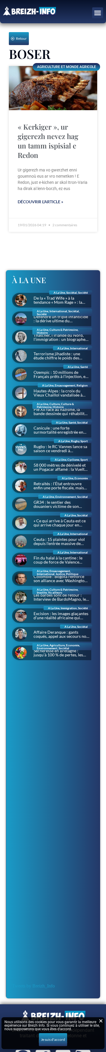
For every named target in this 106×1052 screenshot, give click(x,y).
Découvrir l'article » (40, 201)
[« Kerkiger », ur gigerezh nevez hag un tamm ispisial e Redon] (53, 88)
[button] (97, 13)
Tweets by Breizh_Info (33, 985)
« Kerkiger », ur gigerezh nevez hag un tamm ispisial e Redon (48, 141)
